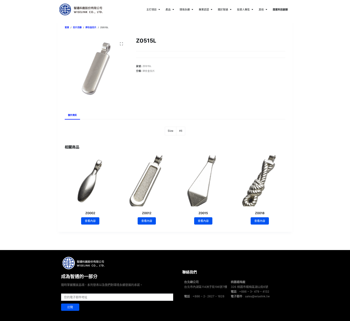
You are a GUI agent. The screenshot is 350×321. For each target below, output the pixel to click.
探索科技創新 (280, 9)
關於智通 (223, 9)
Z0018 (260, 213)
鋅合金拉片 (149, 70)
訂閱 (70, 307)
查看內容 (90, 221)
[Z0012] (146, 180)
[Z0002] (90, 180)
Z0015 (203, 213)
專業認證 (204, 9)
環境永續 (185, 9)
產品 (168, 9)
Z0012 (146, 213)
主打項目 (151, 9)
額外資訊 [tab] (72, 115)
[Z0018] (259, 180)
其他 (261, 9)
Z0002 (90, 213)
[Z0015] (203, 180)
